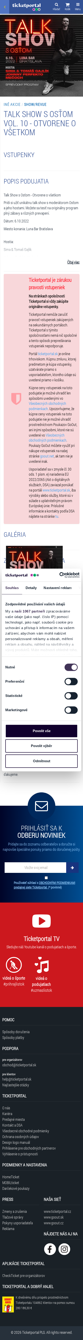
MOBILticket (10, 1182)
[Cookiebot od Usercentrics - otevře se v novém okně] (60, 575)
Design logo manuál (16, 1142)
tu (56, 516)
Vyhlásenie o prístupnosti (20, 1153)
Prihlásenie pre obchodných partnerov (29, 1148)
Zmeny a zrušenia (14, 1211)
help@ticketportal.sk (16, 1079)
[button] (67, 7)
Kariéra (7, 1113)
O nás (6, 1107)
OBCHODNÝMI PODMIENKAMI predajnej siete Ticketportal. (44, 884)
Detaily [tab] (31, 588)
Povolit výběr (41, 746)
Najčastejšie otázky (15, 1084)
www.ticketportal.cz (57, 1211)
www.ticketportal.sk (56, 490)
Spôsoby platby (13, 1037)
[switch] (71, 681)
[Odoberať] (72, 867)
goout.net (47, 456)
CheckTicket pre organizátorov (23, 1275)
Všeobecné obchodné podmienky (25, 1130)
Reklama (8, 1228)
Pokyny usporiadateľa (17, 1222)
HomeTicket (10, 1176)
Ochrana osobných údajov (20, 1136)
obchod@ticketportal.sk (19, 1064)
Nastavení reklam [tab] (58, 588)
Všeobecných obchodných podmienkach (47, 406)
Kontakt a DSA (12, 1125)
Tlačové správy (12, 1217)
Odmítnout (41, 761)
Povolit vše (41, 731)
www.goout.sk (54, 1217)
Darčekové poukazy (16, 1188)
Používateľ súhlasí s (44, 884)
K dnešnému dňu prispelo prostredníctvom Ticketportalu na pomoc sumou (45, 1302)
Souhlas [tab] (12, 588)
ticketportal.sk (48, 353)
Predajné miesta (13, 1119)
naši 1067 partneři (30, 611)
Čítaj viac (73, 262)
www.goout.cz (53, 1222)
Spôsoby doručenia (16, 1031)
